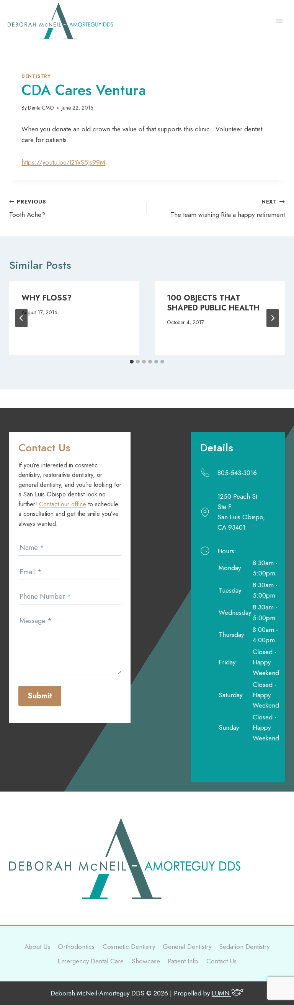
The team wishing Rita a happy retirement (227, 209)
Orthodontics (76, 946)
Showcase (146, 961)
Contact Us (221, 961)
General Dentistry (187, 946)
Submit (40, 695)
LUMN (221, 993)
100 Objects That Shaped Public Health (213, 302)
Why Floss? (46, 298)
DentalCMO (41, 107)
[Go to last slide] (21, 318)
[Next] (272, 318)
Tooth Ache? (27, 209)
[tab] (132, 362)
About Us (37, 946)
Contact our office (62, 504)
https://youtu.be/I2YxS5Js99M (63, 162)
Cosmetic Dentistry (129, 946)
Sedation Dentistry (244, 946)
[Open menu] (279, 21)
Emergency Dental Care (90, 961)
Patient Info (183, 961)
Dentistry (36, 76)
